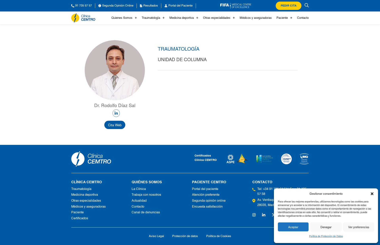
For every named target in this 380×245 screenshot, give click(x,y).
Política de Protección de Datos (326, 236)
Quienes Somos (121, 17)
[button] (372, 194)
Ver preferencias (358, 227)
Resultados (150, 5)
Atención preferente (205, 195)
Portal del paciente (205, 189)
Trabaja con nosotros (146, 195)
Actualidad (139, 200)
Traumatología (151, 17)
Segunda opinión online (209, 200)
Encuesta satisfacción (207, 206)
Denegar (326, 227)
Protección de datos (185, 236)
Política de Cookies (218, 236)
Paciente (282, 17)
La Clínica (139, 189)
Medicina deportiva (181, 17)
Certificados (79, 218)
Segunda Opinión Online (117, 5)
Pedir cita (289, 5)
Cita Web (115, 124)
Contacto (303, 17)
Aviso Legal (156, 236)
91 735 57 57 (83, 5)
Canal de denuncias (146, 212)
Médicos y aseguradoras (256, 17)
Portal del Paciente (180, 5)
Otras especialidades (216, 17)
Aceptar (293, 227)
